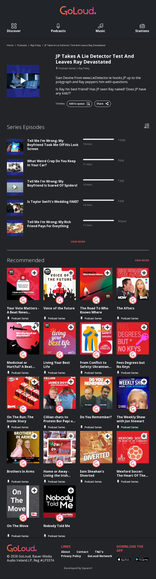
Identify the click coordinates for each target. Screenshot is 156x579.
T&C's (99, 552)
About (65, 552)
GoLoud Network (100, 556)
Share (100, 102)
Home (10, 45)
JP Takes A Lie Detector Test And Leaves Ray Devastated (74, 45)
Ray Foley (35, 45)
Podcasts (22, 45)
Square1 (87, 568)
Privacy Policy (71, 556)
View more (78, 242)
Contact (82, 552)
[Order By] (146, 125)
